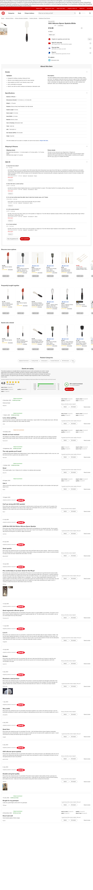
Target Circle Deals (69, 4)
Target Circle (22, 6)
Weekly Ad (77, 4)
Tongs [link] (73, 360)
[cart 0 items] (90, 13)
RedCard (16, 6)
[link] (52, 25)
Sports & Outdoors (24, 2)
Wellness (37, 2)
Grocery (73, 1)
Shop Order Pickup (84, 4)
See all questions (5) (12, 239)
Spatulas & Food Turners (44, 18)
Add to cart (52, 34)
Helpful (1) (25, 189)
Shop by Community (20, 4)
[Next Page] (91, 265)
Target (2, 18)
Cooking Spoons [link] (44, 360)
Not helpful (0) (30, 175)
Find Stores (28, 6)
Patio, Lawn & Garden (65, 1)
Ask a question (25, 239)
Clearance (38, 4)
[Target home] (3, 13)
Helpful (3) (25, 230)
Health (33, 2)
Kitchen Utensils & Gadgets (21, 18)
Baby (6, 2)
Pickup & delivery (29, 13)
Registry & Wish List (72, 8)
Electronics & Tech (64, 2)
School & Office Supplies (45, 2)
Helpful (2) (20, 203)
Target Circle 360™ (61, 8)
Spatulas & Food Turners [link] (24, 360)
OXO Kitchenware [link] (65, 360)
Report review (87, 406)
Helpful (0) (25, 175)
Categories (11, 13)
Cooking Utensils (33, 18)
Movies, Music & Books (82, 2)
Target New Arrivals (5, 1)
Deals (34, 4)
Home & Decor (47, 1)
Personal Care (15, 2)
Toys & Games (55, 2)
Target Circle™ (39, 8)
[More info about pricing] (81, 28)
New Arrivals (44, 4)
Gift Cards (12, 4)
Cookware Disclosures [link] (54, 360)
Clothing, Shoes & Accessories (36, 1)
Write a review (69, 389)
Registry (12, 6)
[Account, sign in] (82, 13)
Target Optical (29, 4)
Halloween (25, 1)
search (75, 13)
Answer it (10, 180)
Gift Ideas (7, 4)
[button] (52, 25)
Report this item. (44, 140)
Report (35, 175)
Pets (30, 2)
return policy (54, 156)
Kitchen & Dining (55, 1)
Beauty (10, 2)
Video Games (72, 2)
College (20, 1)
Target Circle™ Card (49, 8)
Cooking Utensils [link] (34, 360)
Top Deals (61, 4)
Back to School (14, 1)
